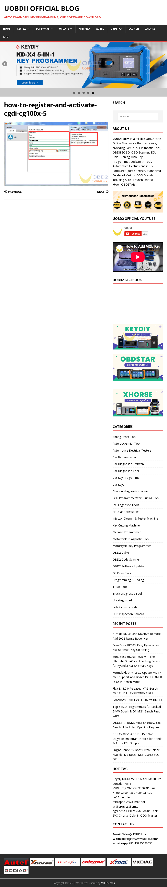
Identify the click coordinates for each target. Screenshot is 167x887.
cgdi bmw (131, 806)
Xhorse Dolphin (129, 815)
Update (64, 28)
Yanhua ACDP (145, 793)
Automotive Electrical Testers (132, 450)
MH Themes (108, 883)
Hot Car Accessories (126, 512)
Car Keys (118, 484)
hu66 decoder (122, 797)
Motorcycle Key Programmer (132, 546)
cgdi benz (119, 811)
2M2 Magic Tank (147, 811)
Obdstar (116, 28)
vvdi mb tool (137, 802)
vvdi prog (119, 806)
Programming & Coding (128, 580)
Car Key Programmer (127, 478)
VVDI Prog (119, 788)
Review (21, 28)
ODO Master (148, 815)
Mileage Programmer (127, 532)
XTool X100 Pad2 (124, 793)
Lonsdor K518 (122, 784)
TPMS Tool (120, 587)
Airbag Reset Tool (124, 437)
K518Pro (84, 28)
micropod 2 (120, 802)
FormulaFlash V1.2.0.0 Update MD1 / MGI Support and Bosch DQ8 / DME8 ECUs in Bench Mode (137, 677)
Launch (134, 28)
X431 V (130, 811)
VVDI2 (135, 779)
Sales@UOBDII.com (135, 834)
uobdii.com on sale (125, 607)
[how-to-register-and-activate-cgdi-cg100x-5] (56, 184)
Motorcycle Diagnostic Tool (131, 539)
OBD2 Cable (121, 552)
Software (42, 28)
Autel (100, 28)
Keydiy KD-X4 (121, 779)
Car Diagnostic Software (129, 464)
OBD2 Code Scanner (126, 559)
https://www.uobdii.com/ (142, 839)
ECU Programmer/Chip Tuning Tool (136, 498)
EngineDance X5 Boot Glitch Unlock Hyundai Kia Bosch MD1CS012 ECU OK (136, 754)
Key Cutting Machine (126, 525)
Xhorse (150, 28)
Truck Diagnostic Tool (127, 593)
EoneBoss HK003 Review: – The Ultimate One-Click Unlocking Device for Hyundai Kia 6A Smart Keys (136, 661)
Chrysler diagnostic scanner (131, 491)
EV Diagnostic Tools (126, 505)
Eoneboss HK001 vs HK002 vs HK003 (137, 700)
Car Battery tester (124, 457)
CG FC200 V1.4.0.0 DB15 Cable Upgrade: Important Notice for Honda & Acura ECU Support (137, 738)
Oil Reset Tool (122, 573)
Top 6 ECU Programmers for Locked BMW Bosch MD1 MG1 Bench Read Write (137, 711)
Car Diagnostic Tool (126, 471)
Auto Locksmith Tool (126, 443)
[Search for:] (137, 116)
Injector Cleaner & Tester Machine (135, 518)
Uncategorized (122, 600)
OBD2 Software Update (128, 566)
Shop (6, 37)
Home (7, 28)
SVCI (116, 815)
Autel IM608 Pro (150, 779)
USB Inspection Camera (128, 614)
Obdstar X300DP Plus (141, 788)
